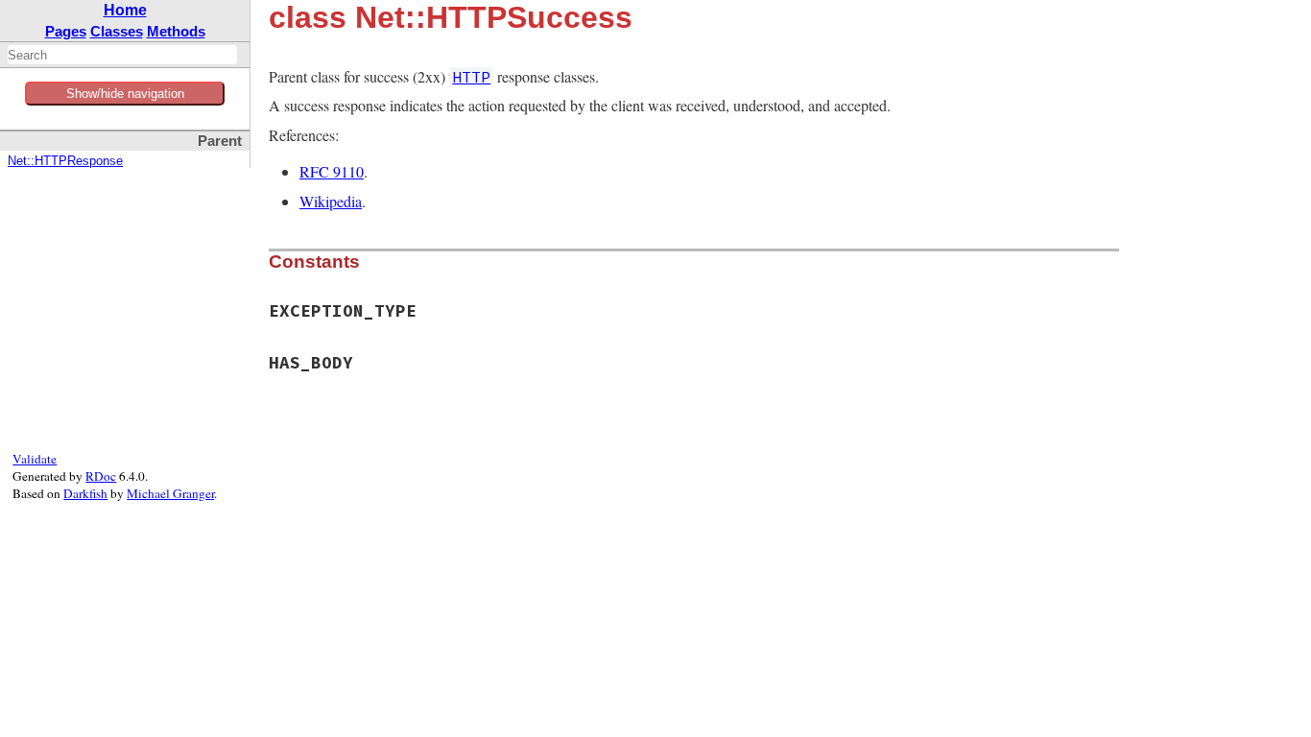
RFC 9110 (331, 171)
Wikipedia (330, 201)
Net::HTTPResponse (65, 161)
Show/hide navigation (125, 93)
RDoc (100, 476)
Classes (116, 31)
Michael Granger (170, 493)
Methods (176, 31)
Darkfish (85, 493)
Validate (34, 458)
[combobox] (122, 54)
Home (125, 10)
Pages (65, 31)
